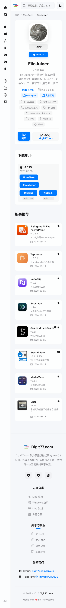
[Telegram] (28, 475)
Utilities (47, 118)
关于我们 (40, 533)
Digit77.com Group (43, 570)
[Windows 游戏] (5, 61)
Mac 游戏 (37, 508)
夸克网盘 (28, 193)
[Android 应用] (5, 48)
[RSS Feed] (48, 475)
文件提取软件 (49, 102)
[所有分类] (5, 88)
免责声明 (40, 539)
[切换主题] (60, 5)
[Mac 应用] (5, 27)
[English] (5, 102)
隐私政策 (40, 545)
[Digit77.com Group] (38, 475)
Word (40, 124)
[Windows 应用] (5, 34)
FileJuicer (29, 102)
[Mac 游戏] (5, 54)
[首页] (5, 7)
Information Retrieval (40, 113)
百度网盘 (48, 193)
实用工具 (49, 95)
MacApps (28, 15)
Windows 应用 (40, 502)
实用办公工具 (31, 107)
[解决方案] (5, 81)
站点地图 (40, 551)
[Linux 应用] (5, 41)
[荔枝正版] (5, 95)
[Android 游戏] (5, 68)
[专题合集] (5, 14)
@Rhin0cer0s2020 (46, 576)
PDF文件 (51, 107)
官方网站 (23, 136)
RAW (32, 118)
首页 (17, 15)
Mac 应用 (37, 496)
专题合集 (37, 514)
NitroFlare (28, 177)
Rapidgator (29, 185)
